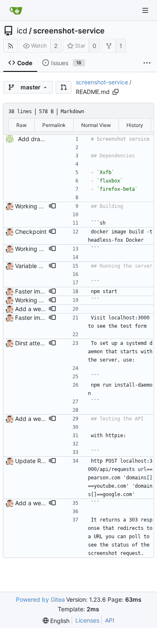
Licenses (87, 620)
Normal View (96, 125)
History (134, 125)
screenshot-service (69, 31)
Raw (21, 125)
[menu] (56, 620)
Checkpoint (30, 231)
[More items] (147, 63)
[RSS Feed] (10, 46)
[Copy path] (115, 92)
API (109, 620)
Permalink (54, 125)
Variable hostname (40, 265)
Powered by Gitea (40, 599)
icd (22, 31)
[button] (64, 87)
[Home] (16, 10)
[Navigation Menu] (145, 10)
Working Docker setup (45, 206)
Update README (38, 460)
